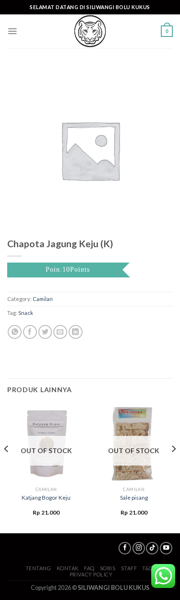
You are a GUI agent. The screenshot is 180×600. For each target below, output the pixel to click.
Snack (25, 313)
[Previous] (7, 468)
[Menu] (12, 31)
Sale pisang (134, 497)
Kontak (68, 568)
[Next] (173, 468)
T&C (147, 568)
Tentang (38, 568)
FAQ (89, 568)
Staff (129, 568)
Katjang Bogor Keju (46, 497)
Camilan (43, 299)
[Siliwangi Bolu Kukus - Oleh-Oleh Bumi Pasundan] (90, 31)
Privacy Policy (91, 574)
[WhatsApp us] (163, 576)
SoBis (108, 568)
